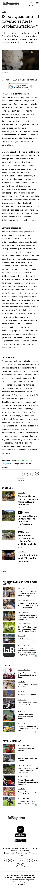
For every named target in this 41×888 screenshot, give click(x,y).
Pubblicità (14, 850)
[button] (5, 860)
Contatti (31, 848)
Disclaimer (15, 848)
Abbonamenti (6, 848)
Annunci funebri (24, 850)
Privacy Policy (10, 853)
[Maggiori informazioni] (31, 86)
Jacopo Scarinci (30, 80)
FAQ (36, 848)
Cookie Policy (22, 853)
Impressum (23, 848)
